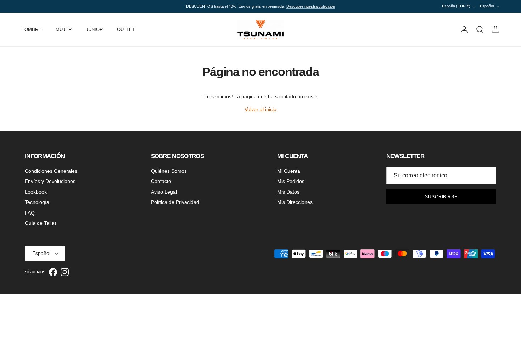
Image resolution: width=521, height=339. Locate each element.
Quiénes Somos (169, 171)
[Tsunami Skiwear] (260, 29)
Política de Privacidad (175, 202)
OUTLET (126, 29)
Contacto (161, 181)
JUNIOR (94, 29)
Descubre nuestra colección (310, 6)
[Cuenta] (463, 30)
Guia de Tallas (41, 223)
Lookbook (36, 192)
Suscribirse (441, 196)
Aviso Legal (164, 192)
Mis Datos (288, 192)
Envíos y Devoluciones (50, 181)
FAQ (30, 213)
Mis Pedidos (290, 181)
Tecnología (37, 202)
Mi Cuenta (288, 171)
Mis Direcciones (295, 202)
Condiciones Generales (51, 171)
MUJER (64, 29)
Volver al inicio (260, 109)
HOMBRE (31, 29)
